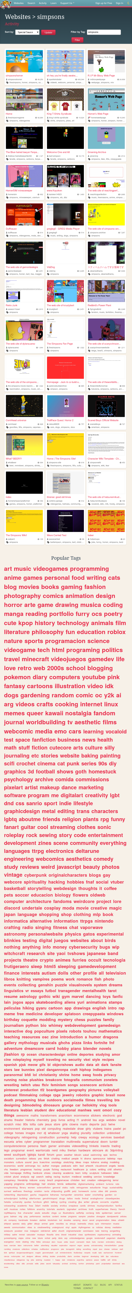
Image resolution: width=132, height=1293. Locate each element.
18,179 (81, 156)
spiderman (107, 1212)
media (43, 731)
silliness (38, 1256)
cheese (107, 1249)
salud (86, 1154)
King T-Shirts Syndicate (59, 113)
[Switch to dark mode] (128, 3)
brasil (110, 1094)
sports (33, 640)
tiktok (46, 1158)
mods (33, 235)
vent (96, 1110)
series (88, 763)
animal (45, 1223)
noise (23, 1079)
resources (31, 1036)
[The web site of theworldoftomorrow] (106, 367)
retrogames (82, 1187)
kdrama (95, 1162)
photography (22, 595)
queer (35, 713)
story (65, 835)
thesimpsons (15, 82)
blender (90, 1048)
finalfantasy (78, 1252)
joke (93, 542)
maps (86, 1162)
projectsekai (106, 1263)
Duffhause (11, 228)
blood (63, 1234)
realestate (69, 1128)
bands (121, 1165)
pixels (61, 1031)
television (116, 973)
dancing (93, 996)
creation (91, 1180)
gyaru (41, 1008)
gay (106, 875)
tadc (100, 1252)
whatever (54, 1133)
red (23, 1256)
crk (5, 1220)
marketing (91, 787)
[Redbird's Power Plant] (106, 291)
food (78, 577)
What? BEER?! (14, 458)
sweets (7, 1227)
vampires (41, 979)
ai (118, 695)
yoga (65, 1133)
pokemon (17, 676)
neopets (87, 1252)
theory (113, 1209)
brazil (50, 1180)
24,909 (122, 79)
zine (54, 1036)
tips (107, 1256)
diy (113, 763)
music (94, 197)
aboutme (30, 819)
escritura (46, 1216)
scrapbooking (11, 1187)
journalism (14, 1025)
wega (93, 350)
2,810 (41, 309)
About (77, 1284)
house (59, 1242)
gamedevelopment (97, 966)
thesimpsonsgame (16, 117)
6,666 (123, 194)
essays (37, 990)
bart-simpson (55, 155)
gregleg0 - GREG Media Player (63, 228)
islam (20, 1245)
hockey (38, 1169)
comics (53, 595)
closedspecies (112, 1198)
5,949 (123, 271)
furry (83, 613)
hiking (28, 1008)
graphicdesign (22, 811)
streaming (62, 827)
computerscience (15, 1146)
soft (6, 1209)
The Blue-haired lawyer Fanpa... (22, 152)
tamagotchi (70, 1249)
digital (45, 940)
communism (92, 1079)
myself (38, 1059)
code (80, 835)
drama (87, 1158)
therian (72, 1150)
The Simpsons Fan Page (60, 343)
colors (93, 1169)
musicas (14, 1209)
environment (12, 1128)
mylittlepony (10, 1212)
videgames (21, 1260)
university (17, 1201)
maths (34, 1115)
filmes (90, 1099)
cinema (46, 763)
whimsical (46, 1242)
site (51, 953)
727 (123, 424)
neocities (60, 1223)
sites (100, 1191)
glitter (30, 1223)
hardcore (37, 1173)
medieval (76, 1176)
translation (58, 1141)
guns (6, 1216)
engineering (19, 858)
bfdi (28, 1074)
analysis (25, 1176)
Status (118, 1284)
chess (79, 1019)
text (83, 1180)
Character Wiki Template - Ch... (104, 458)
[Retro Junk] (24, 291)
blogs (95, 875)
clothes (86, 827)
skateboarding (49, 1002)
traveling (53, 1059)
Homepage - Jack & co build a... (63, 382)
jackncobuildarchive (58, 385)
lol (35, 1074)
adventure (13, 1048)
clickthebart (82, 542)
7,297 (123, 232)
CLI (96, 1284)
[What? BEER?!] (24, 444)
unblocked (113, 1133)
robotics (83, 1094)
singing (43, 927)
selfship (80, 1212)
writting (102, 1169)
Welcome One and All (58, 152)
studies (52, 1256)
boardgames (56, 1089)
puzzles (94, 1019)
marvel (78, 996)
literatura (11, 1110)
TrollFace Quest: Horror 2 (60, 420)
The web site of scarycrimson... (104, 343)
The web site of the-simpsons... (22, 382)
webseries (71, 1183)
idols (60, 1238)
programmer (41, 1141)
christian (75, 1180)
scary (42, 1180)
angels (112, 1165)
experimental (110, 934)
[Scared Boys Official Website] (106, 406)
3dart (37, 1205)
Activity (43, 3)
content (55, 1216)
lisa (32, 273)
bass (6, 1245)
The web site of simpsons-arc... (104, 228)
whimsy (55, 1025)
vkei (87, 1059)
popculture (44, 1031)
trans (83, 811)
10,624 (81, 117)
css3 (121, 1249)
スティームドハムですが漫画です (106, 267)
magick (38, 1252)
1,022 (41, 386)
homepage (15, 1173)
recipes (108, 1059)
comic (84, 695)
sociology (56, 1162)
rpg (104, 819)
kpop (25, 622)
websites (79, 940)
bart (27, 273)
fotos (38, 1241)
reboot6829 (54, 424)
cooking (66, 704)
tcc (39, 1165)
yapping (8, 1183)
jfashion (11, 1054)
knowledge (109, 1176)
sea (123, 1263)
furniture (37, 1201)
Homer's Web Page (98, 113)
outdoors (54, 1099)
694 (41, 462)
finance (11, 973)
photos (110, 866)
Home (9, 113)
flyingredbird (95, 309)
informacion (106, 1223)
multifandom (44, 1249)
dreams (115, 984)
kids (98, 1212)
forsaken (34, 1220)
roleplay (14, 835)
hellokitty (90, 1105)
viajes (21, 1238)
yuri (80, 1002)
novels (105, 1048)
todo (97, 1230)
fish (97, 979)
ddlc (102, 503)
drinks (37, 465)
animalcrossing (97, 1245)
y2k (109, 695)
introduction (71, 1036)
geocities (13, 427)
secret (48, 1263)
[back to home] (6, 4)
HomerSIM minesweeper (19, 190)
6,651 (41, 271)
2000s (55, 667)
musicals (48, 1042)
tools (112, 1105)
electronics (60, 851)
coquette (29, 1019)
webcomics (50, 858)
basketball (15, 888)
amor (116, 1054)
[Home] (24, 99)
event (30, 1150)
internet (91, 704)
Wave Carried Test (56, 535)
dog (28, 1031)
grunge (67, 1105)
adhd (54, 1230)
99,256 (40, 79)
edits (36, 1263)
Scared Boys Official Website (103, 420)
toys (107, 996)
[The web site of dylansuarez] (24, 329)
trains (107, 1128)
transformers (48, 1115)
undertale (32, 908)
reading (36, 613)
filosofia (50, 1234)
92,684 (40, 117)
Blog (103, 1284)
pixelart (13, 787)
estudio (45, 1212)
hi (81, 1158)
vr (27, 990)
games (12, 503)
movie (82, 908)
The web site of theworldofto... (103, 382)
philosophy (48, 631)
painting (110, 755)
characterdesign (52, 1054)
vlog (103, 1105)
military (7, 1234)
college (8, 1133)
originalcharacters (68, 875)
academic (22, 1205)
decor (84, 1220)
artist (31, 787)
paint (98, 1263)
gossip (120, 1245)
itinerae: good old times (59, 497)
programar (18, 1150)
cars (52, 427)
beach (72, 1242)
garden (108, 1194)
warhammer (108, 1252)
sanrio (34, 803)
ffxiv (45, 1084)
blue (41, 1099)
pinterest (11, 1089)
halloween (106, 1173)
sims (57, 1234)
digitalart (72, 795)
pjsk (22, 1064)
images (30, 1133)
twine (111, 1124)
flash (43, 1146)
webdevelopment (80, 1025)
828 (41, 424)
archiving (73, 1263)
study (11, 866)
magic (115, 908)
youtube (93, 676)
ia (35, 1227)
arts (78, 747)
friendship (23, 1180)
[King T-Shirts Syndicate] (65, 99)
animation (123, 388)
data (89, 1064)
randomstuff (99, 1238)
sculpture (94, 1173)
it (100, 888)
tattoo (70, 1198)
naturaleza (114, 1256)
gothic (45, 996)
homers (120, 120)
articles (123, 1216)
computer (14, 901)
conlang (90, 1212)
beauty (91, 866)
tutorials (51, 1209)
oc (98, 695)
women (31, 1187)
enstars (51, 1183)
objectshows (62, 1064)
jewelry (68, 1094)
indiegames (102, 1069)
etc (61, 197)
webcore (62, 82)
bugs (104, 947)
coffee (110, 888)
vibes (29, 1227)
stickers (96, 1115)
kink (5, 1252)
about (97, 940)
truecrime (45, 1162)
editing (66, 811)
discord (12, 908)
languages (17, 851)
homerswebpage (98, 117)
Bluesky (45, 1284)
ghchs (64, 1042)
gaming (71, 586)
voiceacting (9, 1205)
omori (107, 1110)
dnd (9, 803)
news (88, 739)
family (108, 1019)
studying (103, 1054)
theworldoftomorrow (99, 385)
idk (109, 685)
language (27, 914)
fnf (111, 1042)
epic (105, 1154)
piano (76, 1048)
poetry (113, 613)
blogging (100, 667)
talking (54, 1201)
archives (82, 1209)
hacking (56, 882)
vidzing (52, 270)
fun (70, 631)
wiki (102, 465)
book (108, 914)
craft (74, 1069)
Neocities (9, 1284)
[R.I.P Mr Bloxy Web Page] (106, 61)
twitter (36, 1245)
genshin (45, 984)
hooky (112, 503)
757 (82, 424)
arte (30, 604)
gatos (89, 934)
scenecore (88, 1084)
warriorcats (43, 1150)
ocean (32, 1054)
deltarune (87, 851)
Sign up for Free (103, 3)
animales (64, 1146)
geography (77, 1089)
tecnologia (114, 960)
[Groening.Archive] (106, 138)
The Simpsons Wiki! (16, 535)
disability (121, 1238)
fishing (55, 1169)
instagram (34, 1230)
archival (65, 1263)
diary (40, 676)
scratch (8, 1124)
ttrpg (38, 851)
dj (45, 1133)
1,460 (82, 194)
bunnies (28, 1069)
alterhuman (35, 1198)
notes (22, 1209)
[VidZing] (65, 252)
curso (93, 1191)
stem (53, 1242)
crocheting (98, 1194)
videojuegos (68, 658)
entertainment (105, 835)
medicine (34, 1013)
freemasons (103, 197)
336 (41, 501)
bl (49, 1064)
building (23, 1198)
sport (50, 803)
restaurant (66, 1169)
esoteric (61, 1209)
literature (17, 631)
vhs (6, 1169)
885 (82, 386)
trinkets (94, 1146)
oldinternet (45, 1230)
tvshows (66, 503)
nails (72, 1187)
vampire (82, 1216)
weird (48, 866)
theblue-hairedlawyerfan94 (20, 155)
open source (22, 1284)
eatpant (11, 539)
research (36, 953)
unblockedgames (77, 1238)
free (20, 1013)
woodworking (9, 1263)
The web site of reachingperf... (103, 190)
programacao (62, 1180)
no (64, 1059)
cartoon (55, 1008)
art (73, 120)
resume (11, 996)
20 (124, 539)
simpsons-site (55, 462)
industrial (72, 1234)
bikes (113, 1220)
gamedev (101, 658)
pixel (41, 1069)
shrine (64, 1074)
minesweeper (25, 197)
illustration (70, 685)
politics (112, 649)
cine (7, 1059)
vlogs (54, 1212)
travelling (105, 1099)
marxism (101, 1242)
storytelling (40, 888)
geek (52, 1223)
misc (18, 1124)
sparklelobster (55, 79)
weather (68, 1154)
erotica (63, 1205)
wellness (17, 1191)
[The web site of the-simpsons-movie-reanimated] (24, 367)
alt (97, 1064)
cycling (62, 1201)
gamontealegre (14, 270)
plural (16, 1176)
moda (68, 908)
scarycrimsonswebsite (99, 347)
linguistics (13, 990)
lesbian (27, 1110)
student (40, 1110)
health (105, 739)
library (23, 1187)
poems (57, 979)
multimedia (73, 1141)
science (98, 640)
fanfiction (110, 312)
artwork (89, 1165)
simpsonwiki (95, 462)
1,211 (123, 347)
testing (30, 940)
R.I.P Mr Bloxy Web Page (101, 75)
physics (73, 934)
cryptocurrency (104, 1234)
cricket (7, 1176)
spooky (86, 1245)
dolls (63, 973)
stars (8, 1069)
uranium (36, 197)
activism (106, 1084)
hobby (63, 1048)
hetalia (7, 1201)
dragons (110, 1036)
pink (113, 676)
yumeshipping (10, 1238)
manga (14, 613)
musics (116, 1223)
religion (71, 819)
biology (63, 895)
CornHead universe (16, 420)
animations (96, 1002)
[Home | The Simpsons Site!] (65, 444)
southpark (19, 1154)
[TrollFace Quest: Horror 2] (65, 406)
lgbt (115, 795)
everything (113, 842)
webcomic (18, 731)
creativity (96, 795)
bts (117, 1099)
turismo (109, 1183)
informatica (16, 921)
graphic (98, 1094)
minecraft (35, 658)
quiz (97, 1223)
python (32, 1025)
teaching (12, 1036)
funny (98, 542)
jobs (32, 1260)
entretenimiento (66, 1252)
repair (95, 1249)
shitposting (56, 1191)
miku (63, 1150)
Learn (54, 3)
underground (58, 1227)
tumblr (114, 1141)
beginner (85, 1256)
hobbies (75, 882)
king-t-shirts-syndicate (58, 117)
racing (57, 1176)
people (75, 1158)
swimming (96, 1154)
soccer (22, 895)
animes (63, 960)
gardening (35, 695)
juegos (61, 940)
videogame (20, 649)
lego (6, 1150)
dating (78, 1249)
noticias (99, 1227)
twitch (26, 1084)
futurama (95, 388)
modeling (114, 1162)
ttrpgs (86, 921)
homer (25, 82)
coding (113, 604)
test (8, 739)
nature (13, 640)
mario (83, 1124)
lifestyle (83, 803)
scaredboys (95, 424)
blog (10, 586)
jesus (48, 1124)
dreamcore (34, 1048)
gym (66, 996)
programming (89, 568)
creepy (82, 1137)
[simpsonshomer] (24, 61)
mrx (112, 82)
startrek (42, 1220)
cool (42, 827)
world (20, 1165)
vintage (13, 874)
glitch (46, 1201)
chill (110, 1169)
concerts (104, 1201)
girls (64, 1124)
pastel (117, 1128)
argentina (80, 1260)
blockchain (52, 1220)
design (105, 595)
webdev (111, 1120)
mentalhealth (94, 990)
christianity (48, 1074)
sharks (8, 1120)
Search (31, 3)
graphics (15, 771)
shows (65, 771)
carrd (50, 1048)
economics (10, 1165)
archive (44, 779)
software (15, 795)
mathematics (110, 1031)
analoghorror (97, 1198)
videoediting (79, 1146)
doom (104, 1141)
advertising (45, 1245)
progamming (25, 1099)
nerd (55, 1150)
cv (115, 1194)
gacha (33, 1194)
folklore (31, 1209)
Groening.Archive (97, 152)
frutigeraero (16, 966)
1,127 (41, 156)
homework (83, 1191)
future (40, 1238)
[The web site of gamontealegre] (24, 252)
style (96, 1059)
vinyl (68, 1227)
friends (51, 819)
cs (93, 1227)
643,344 (81, 79)
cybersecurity (83, 947)
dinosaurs (51, 1105)
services (106, 1137)
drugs (62, 1198)
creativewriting (44, 1227)
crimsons (108, 350)
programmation (102, 1220)
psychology (18, 779)
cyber (28, 1141)
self (109, 1260)
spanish (10, 1064)
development (20, 842)
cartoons (42, 82)
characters (104, 811)
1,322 (82, 347)
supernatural (90, 1141)
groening (94, 155)
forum (50, 1154)
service (98, 1176)
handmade (23, 1220)
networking (9, 1194)
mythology (28, 1042)
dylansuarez (13, 347)
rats (117, 1183)
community (75, 503)
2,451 (82, 309)
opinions (89, 1260)
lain (7, 1002)
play (26, 1216)
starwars (27, 1128)
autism (49, 973)
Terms (77, 1288)
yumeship (63, 1137)
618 (82, 462)
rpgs (57, 1094)
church (61, 1230)
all (101, 973)
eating (48, 1176)
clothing (82, 914)
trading (116, 1146)
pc (124, 1128)
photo (108, 979)
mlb (106, 503)
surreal (7, 1191)
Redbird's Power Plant (99, 305)
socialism (9, 1158)
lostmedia (82, 1223)
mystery (65, 1019)
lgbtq (10, 819)
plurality (86, 1133)
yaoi (61, 953)
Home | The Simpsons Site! (61, 458)
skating (74, 1133)
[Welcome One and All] (65, 138)
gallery (10, 1042)
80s (25, 1124)
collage (45, 1094)
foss (31, 1205)
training (104, 1230)
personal (71, 82)
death (8, 1099)
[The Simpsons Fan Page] (65, 329)
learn (77, 1173)
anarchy (41, 1209)
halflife (103, 1260)
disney (108, 1227)
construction (47, 1137)
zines (44, 842)
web (39, 667)
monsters (9, 1162)
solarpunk (8, 1230)
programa (19, 1183)
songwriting (115, 1230)
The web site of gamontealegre (22, 267)
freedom (14, 1169)
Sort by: (9, 32)
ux (60, 1212)
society (54, 1205)
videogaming (104, 1180)
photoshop (90, 1263)
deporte (94, 1124)
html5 (50, 966)
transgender (69, 990)
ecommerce (81, 1115)
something (87, 1249)
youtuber (18, 1230)
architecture (38, 901)
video (95, 685)
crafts (45, 704)
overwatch (80, 1242)
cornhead (12, 424)
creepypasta (116, 159)
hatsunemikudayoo (98, 500)
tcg (28, 1260)
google (89, 1238)
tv (70, 722)
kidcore (33, 1180)
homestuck (102, 771)
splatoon (73, 1013)
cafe (40, 1124)
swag (86, 1074)
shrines (91, 1205)
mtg (20, 1216)
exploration (63, 1245)
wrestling (11, 1084)
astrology (28, 996)
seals (37, 1212)
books (50, 586)
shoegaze (100, 1216)
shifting (45, 1256)
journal (14, 722)
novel (121, 1120)
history (45, 622)
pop (37, 1128)
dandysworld (112, 1216)
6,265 (82, 271)
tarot (112, 990)
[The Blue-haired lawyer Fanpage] (24, 138)
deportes (86, 1054)
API (110, 1284)
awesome (22, 1115)
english (99, 1008)
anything (31, 947)
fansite (12, 159)
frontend (118, 1252)
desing (119, 1242)
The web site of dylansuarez (20, 343)
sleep (36, 966)
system (100, 984)
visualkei (54, 1245)
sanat (91, 1220)
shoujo (73, 1223)
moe (26, 1230)
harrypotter (66, 1194)
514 (82, 232)
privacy (110, 1074)
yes (40, 1158)
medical (65, 1158)
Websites (19, 3)
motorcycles (15, 1256)
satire (14, 1234)
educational (66, 1110)
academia (68, 1173)
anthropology (33, 1183)
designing (12, 1105)
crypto (46, 960)
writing (60, 235)
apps (29, 1002)
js (87, 1169)
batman (13, 1216)
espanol (72, 1245)
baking (89, 755)
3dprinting (116, 1150)
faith (102, 1256)
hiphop (85, 1069)
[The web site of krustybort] (65, 291)
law (17, 1069)
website (69, 755)
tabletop (111, 1158)
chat (73, 927)
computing (54, 1128)
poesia (113, 1191)
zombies (77, 1256)
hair (44, 1183)
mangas (55, 1165)
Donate (87, 1284)
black (88, 1242)
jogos (18, 1002)
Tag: (78, 32)
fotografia (72, 1079)
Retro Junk (11, 305)
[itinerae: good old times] (65, 482)
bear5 (100, 350)
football (45, 771)
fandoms (62, 901)
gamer (52, 1146)
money (60, 947)
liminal (85, 1198)
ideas (78, 1162)
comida (64, 779)
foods (97, 1074)
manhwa (84, 1110)
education (91, 631)
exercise (12, 1245)
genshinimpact (50, 1198)
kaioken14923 (55, 194)
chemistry (43, 1120)
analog (104, 1162)
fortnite (100, 1042)
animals (102, 622)
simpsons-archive (98, 232)
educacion (42, 895)
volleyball (111, 1089)
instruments (28, 1245)
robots (75, 1031)
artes (19, 1141)
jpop (54, 1120)
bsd (82, 1165)
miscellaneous (9, 1260)
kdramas (54, 1194)
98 (83, 539)
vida (6, 1173)
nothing (12, 947)
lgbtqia (32, 1154)
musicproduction (105, 1205)
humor (95, 1036)
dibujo (37, 1223)
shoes (47, 1173)
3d (31, 771)
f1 (78, 1120)
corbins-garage (55, 500)
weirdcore (84, 901)
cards (83, 1205)
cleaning (56, 1173)
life (120, 658)
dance (69, 787)
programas (26, 1169)
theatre (30, 960)
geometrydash (47, 1252)
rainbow (115, 1249)
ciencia (6, 1256)
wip (115, 947)
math (10, 747)
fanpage (38, 159)
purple (46, 1169)
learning (93, 731)
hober (91, 535)
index (8, 497)
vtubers (97, 1128)
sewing (48, 835)
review (63, 1216)
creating (72, 1201)
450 (123, 462)
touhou (90, 1031)
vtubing (25, 1241)
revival (22, 1234)
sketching (68, 1162)
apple (73, 1227)
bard (121, 542)
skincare (97, 1150)
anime (112, 197)
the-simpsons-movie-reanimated (22, 385)
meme (9, 1013)
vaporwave (37, 427)
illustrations (68, 1212)
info (47, 947)
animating (116, 1234)
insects (105, 1146)
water (88, 1194)
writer (87, 1201)
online (72, 1054)
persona (33, 1146)
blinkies (12, 940)
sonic (104, 827)
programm (55, 1249)
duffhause (12, 232)
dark (104, 1064)
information (66, 921)
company (13, 1220)
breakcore (54, 1079)
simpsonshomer (14, 75)
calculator (31, 1234)
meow (33, 1064)
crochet (25, 763)
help (73, 1137)
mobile (45, 1205)
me (55, 795)
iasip (84, 503)
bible (115, 1173)
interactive (13, 1031)
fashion (95, 586)
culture (80, 465)
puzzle (61, 984)
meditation (117, 1227)
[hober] (106, 521)
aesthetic (88, 722)
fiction (39, 747)
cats (114, 577)
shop (66, 914)
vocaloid (95, 503)
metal (49, 811)
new (34, 1238)
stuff (24, 747)
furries (79, 960)
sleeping (67, 966)
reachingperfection (98, 194)
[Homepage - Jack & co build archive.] (65, 367)
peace (96, 1260)
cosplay (52, 908)
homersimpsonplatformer (19, 500)
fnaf (90, 882)
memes (14, 713)
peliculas (12, 1008)
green (59, 1154)
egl (32, 1176)
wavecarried (54, 539)
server (117, 1212)
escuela (9, 1141)
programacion (65, 640)
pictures (95, 1089)
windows (115, 1013)
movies (29, 586)
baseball (119, 1137)
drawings (81, 1008)
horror (13, 604)
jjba (80, 1201)
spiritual (12, 1252)
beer (11, 465)
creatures (16, 1249)
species (16, 1223)
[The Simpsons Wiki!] (24, 521)
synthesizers (90, 1234)
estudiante (95, 1187)
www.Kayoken (54, 190)
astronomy (15, 934)
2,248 (123, 309)
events (10, 984)
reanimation (14, 388)
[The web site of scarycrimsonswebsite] (106, 329)
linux (111, 704)
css (20, 803)
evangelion (9, 1241)
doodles (67, 1220)
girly (88, 1128)
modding (47, 1019)
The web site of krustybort (60, 305)
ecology (94, 1137)
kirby (85, 1173)
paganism (111, 1238)
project (103, 901)
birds (110, 940)
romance (85, 979)
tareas (6, 1267)
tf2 (42, 1089)
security (75, 1059)
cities (18, 1263)
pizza (76, 1042)
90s (107, 159)
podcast (10, 1094)
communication (18, 1227)
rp (23, 1054)
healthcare (78, 1169)
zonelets (111, 1079)
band (113, 953)
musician (47, 1260)
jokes (68, 120)
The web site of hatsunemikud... (104, 497)
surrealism (21, 1158)
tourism (66, 1176)
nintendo (104, 921)
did (106, 1191)
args (101, 1120)
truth (91, 1209)
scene (60, 842)
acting (71, 1120)
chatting (55, 1158)
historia (30, 1120)
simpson (111, 120)
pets (8, 895)
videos (25, 704)
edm (75, 1165)
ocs (97, 613)
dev (52, 1110)
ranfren (81, 1263)
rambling (7, 1249)
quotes (27, 1201)
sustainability (116, 1187)
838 (123, 386)
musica (90, 604)
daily (23, 1223)
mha (32, 1241)
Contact (88, 1288)
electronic (109, 1115)
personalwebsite (45, 934)
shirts (52, 120)
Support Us (66, 3)
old (44, 1128)
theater (19, 1120)
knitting (24, 979)
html (58, 649)
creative (99, 908)
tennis (60, 1183)
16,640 (122, 117)
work (70, 979)
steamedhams (96, 270)
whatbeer (12, 462)
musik (94, 1252)
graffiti (67, 1191)
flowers (80, 895)
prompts (30, 1263)
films (110, 722)
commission (88, 1230)
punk (73, 763)
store (57, 1124)
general (56, 1187)
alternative (41, 921)
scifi (9, 763)
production (29, 1089)
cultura (19, 1162)
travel (12, 658)
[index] (24, 482)
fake (103, 159)
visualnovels (80, 984)
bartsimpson (55, 542)
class (80, 1234)
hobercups (94, 539)
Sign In (119, 3)
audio (79, 1064)
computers (64, 676)
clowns (73, 1124)
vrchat (47, 1238)
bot (60, 1220)
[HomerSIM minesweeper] (24, 176)
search (39, 1176)
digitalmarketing (86, 1183)
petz (74, 1191)
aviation (38, 1191)
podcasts (66, 1165)
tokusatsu (56, 1263)
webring (39, 1260)
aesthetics (79, 858)
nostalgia (78, 713)
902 (41, 194)
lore (117, 901)
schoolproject (11, 1198)
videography (12, 1137)
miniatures (71, 1260)
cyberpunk (35, 875)
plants (91, 819)
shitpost (7, 1223)
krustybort (53, 309)
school (75, 667)
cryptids (115, 1201)
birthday (11, 1019)
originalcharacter (73, 1230)
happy (57, 1260)
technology (73, 622)
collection (99, 1133)
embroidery (110, 1242)
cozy (118, 1110)
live (19, 1212)
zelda (66, 1242)
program (38, 795)
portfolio (61, 613)
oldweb (53, 82)
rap (122, 1008)
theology (28, 1191)
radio (27, 927)
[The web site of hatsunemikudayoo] (106, 482)
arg (9, 704)
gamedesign (109, 1025)
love (10, 667)
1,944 (41, 347)
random (63, 695)
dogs (66, 235)
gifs (42, 1064)
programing (83, 649)
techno (113, 1154)
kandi (41, 1154)
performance (35, 1216)
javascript (69, 866)
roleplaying (22, 1059)
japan (10, 914)
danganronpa (57, 1069)
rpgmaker (71, 1209)
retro (25, 667)
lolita (33, 1124)
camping (76, 1220)
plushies (37, 1079)
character (28, 1212)
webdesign (65, 888)
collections (25, 1249)
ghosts (94, 1201)
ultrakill (121, 1220)
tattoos (32, 1158)
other (75, 973)
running (10, 1079)
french (122, 1209)
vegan (79, 1245)
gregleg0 (53, 232)
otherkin (117, 1169)
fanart (11, 827)
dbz (65, 197)
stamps (115, 1002)
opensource (99, 1158)
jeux (100, 1249)
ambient (100, 1183)
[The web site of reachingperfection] (106, 176)
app (68, 1008)
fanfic (118, 996)
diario (70, 1256)
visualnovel (101, 1165)
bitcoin (77, 1154)
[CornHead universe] (24, 406)
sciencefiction (44, 1187)
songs (73, 1084)
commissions (92, 779)
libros (9, 979)
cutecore (60, 747)
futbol (50, 990)
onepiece (73, 1205)
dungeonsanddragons (25, 1252)
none (121, 1094)
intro (112, 1008)
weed (7, 1154)
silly (109, 747)
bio (44, 1025)
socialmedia (73, 1099)
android (86, 1120)
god (119, 1115)
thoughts (87, 888)
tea (95, 1120)
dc (106, 1150)
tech (44, 649)
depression (22, 1194)
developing (95, 1256)
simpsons (33, 82)
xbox (73, 427)
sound (28, 1162)
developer (41, 235)
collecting (27, 984)
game (45, 604)
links (87, 1042)
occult (94, 960)
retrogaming (29, 1137)
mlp (97, 914)
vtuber (117, 882)
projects (12, 960)
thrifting (27, 1173)
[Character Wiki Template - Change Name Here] (106, 444)
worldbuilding (46, 722)
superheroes (101, 1209)
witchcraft (14, 953)
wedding (87, 1176)
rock (31, 835)
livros (61, 1120)
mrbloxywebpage (97, 79)
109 (123, 501)
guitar (28, 827)
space (22, 739)
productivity (61, 1256)
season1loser (14, 309)
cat (61, 763)
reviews (29, 866)
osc (45, 1036)
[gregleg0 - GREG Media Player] (65, 214)
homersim (12, 194)
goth (81, 771)
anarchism (65, 1115)
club (63, 1260)
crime (27, 1238)
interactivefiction (110, 1245)
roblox (116, 631)
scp (65, 1238)
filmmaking (28, 1094)
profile (90, 973)
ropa (119, 1158)
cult (56, 1252)
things (9, 1115)
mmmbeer (19, 465)
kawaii (54, 713)
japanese (96, 953)
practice (91, 1216)
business (69, 739)
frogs (105, 1187)
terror (115, 1180)
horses (19, 1133)
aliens (69, 1002)
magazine (43, 1194)
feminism (58, 1084)
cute (10, 622)
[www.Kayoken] (65, 176)
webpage (95, 82)
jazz (103, 1124)
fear (107, 465)
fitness (60, 927)
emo (60, 731)
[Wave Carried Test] (65, 521)
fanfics (118, 1205)
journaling (16, 755)
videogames (24, 120)
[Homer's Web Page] (106, 99)
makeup (50, 787)
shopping (49, 914)
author (45, 1165)
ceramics (78, 1194)
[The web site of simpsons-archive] (106, 214)
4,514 (123, 156)
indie (65, 803)
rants (46, 1191)
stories (49, 755)
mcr (39, 1133)
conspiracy (10, 1180)
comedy (103, 858)
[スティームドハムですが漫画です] (106, 252)
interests (30, 973)
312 (82, 501)
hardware (84, 1150)
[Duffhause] (24, 214)
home (75, 1074)
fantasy (14, 685)
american (95, 427)
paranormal (13, 1074)
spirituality (35, 882)
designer (30, 1256)
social (102, 882)
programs (72, 1216)
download (116, 1263)
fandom (94, 312)
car (77, 1105)
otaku (65, 1187)
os (67, 1223)
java (35, 1162)
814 (41, 232)
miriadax (34, 1249)
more (18, 1241)
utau (36, 1084)
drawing (66, 604)
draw (80, 1128)
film (120, 622)
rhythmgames (84, 1227)
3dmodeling (32, 1105)
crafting (12, 927)
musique (41, 1234)
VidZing (51, 267)
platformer (37, 503)
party (54, 1238)
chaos (90, 1223)
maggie (38, 273)
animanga (30, 1165)
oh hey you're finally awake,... (62, 75)
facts (94, 1242)
